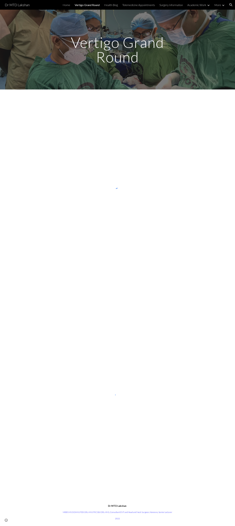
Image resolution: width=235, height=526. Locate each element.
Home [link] (66, 5)
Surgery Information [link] (171, 5)
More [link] (217, 5)
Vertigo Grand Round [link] (87, 5)
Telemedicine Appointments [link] (138, 5)
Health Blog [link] (111, 5)
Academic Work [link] (196, 5)
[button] (231, 5)
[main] (117, 50)
